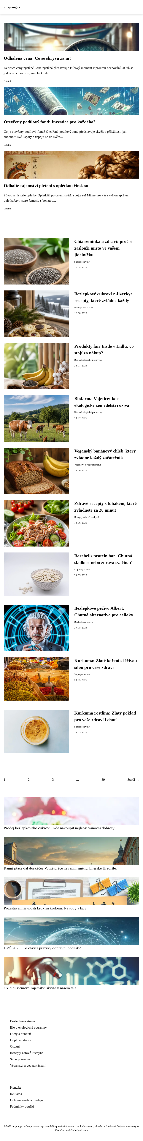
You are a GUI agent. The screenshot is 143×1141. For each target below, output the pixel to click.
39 (103, 779)
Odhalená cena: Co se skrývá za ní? (38, 58)
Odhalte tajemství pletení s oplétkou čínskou (46, 185)
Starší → (133, 779)
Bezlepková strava (83, 307)
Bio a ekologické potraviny (88, 360)
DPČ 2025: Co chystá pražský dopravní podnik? (42, 948)
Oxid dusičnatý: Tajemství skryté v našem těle (40, 988)
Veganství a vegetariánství (87, 464)
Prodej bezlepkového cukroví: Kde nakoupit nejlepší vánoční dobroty (59, 828)
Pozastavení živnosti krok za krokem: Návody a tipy (45, 908)
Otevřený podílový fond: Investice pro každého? (50, 121)
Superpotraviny (82, 262)
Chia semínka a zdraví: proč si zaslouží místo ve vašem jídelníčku (103, 248)
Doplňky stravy (82, 569)
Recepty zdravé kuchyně (86, 517)
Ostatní (7, 81)
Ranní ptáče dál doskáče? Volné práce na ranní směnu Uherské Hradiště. (60, 868)
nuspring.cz (12, 7)
